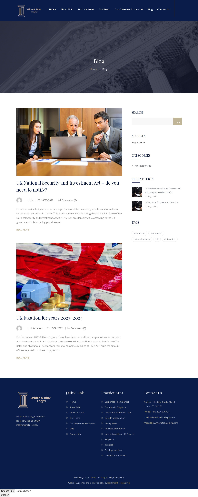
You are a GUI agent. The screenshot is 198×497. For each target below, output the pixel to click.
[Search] (177, 121)
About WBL (67, 9)
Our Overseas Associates (129, 9)
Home (52, 9)
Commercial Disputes (115, 407)
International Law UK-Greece (119, 433)
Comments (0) (69, 200)
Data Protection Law (115, 417)
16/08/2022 (47, 200)
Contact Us (163, 9)
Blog (150, 9)
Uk (157, 239)
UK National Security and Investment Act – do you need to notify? (67, 186)
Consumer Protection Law (118, 412)
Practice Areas (86, 9)
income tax (139, 233)
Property (109, 439)
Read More (22, 229)
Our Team (104, 9)
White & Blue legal (99, 477)
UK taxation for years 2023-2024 (49, 317)
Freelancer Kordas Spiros (118, 482)
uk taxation (169, 239)
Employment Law (113, 450)
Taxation (109, 444)
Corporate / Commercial (117, 401)
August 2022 (138, 142)
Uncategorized (143, 165)
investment (156, 233)
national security (142, 239)
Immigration (111, 423)
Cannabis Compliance (115, 455)
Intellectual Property (115, 428)
